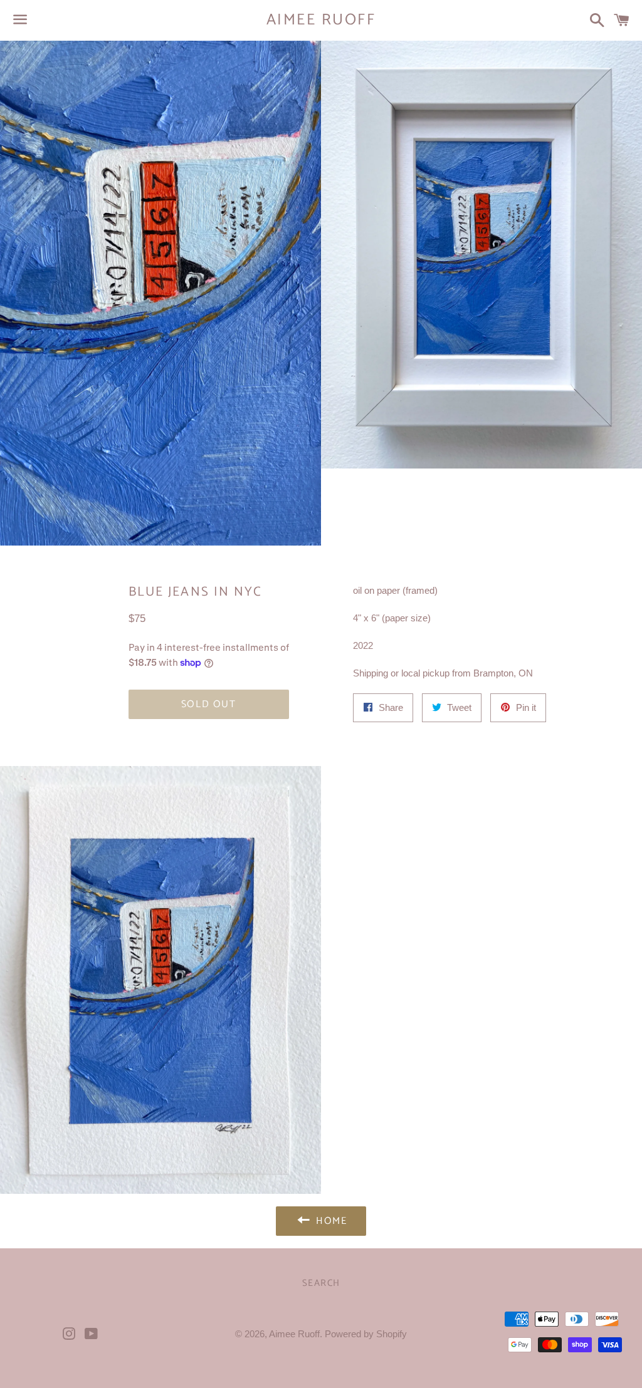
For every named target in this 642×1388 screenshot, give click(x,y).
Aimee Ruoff (321, 20)
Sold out (208, 704)
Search (321, 1283)
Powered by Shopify (366, 1333)
